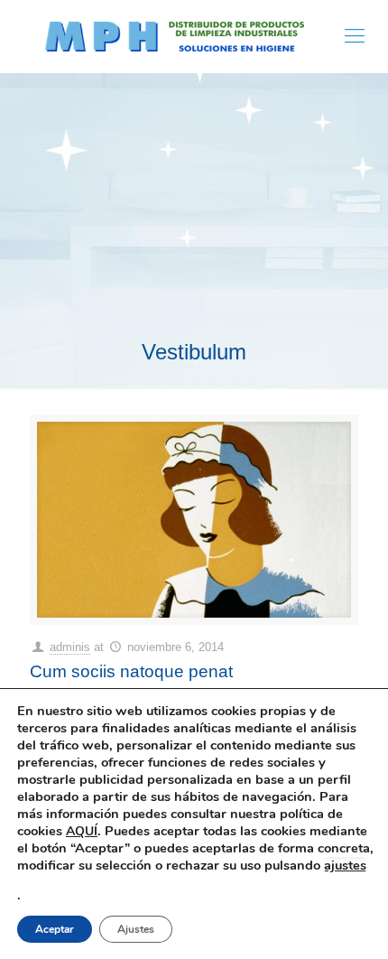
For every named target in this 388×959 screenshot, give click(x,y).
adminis (70, 647)
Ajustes (135, 929)
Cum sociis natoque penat (131, 671)
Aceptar (54, 929)
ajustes (345, 865)
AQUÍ (81, 831)
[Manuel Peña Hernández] (174, 36)
